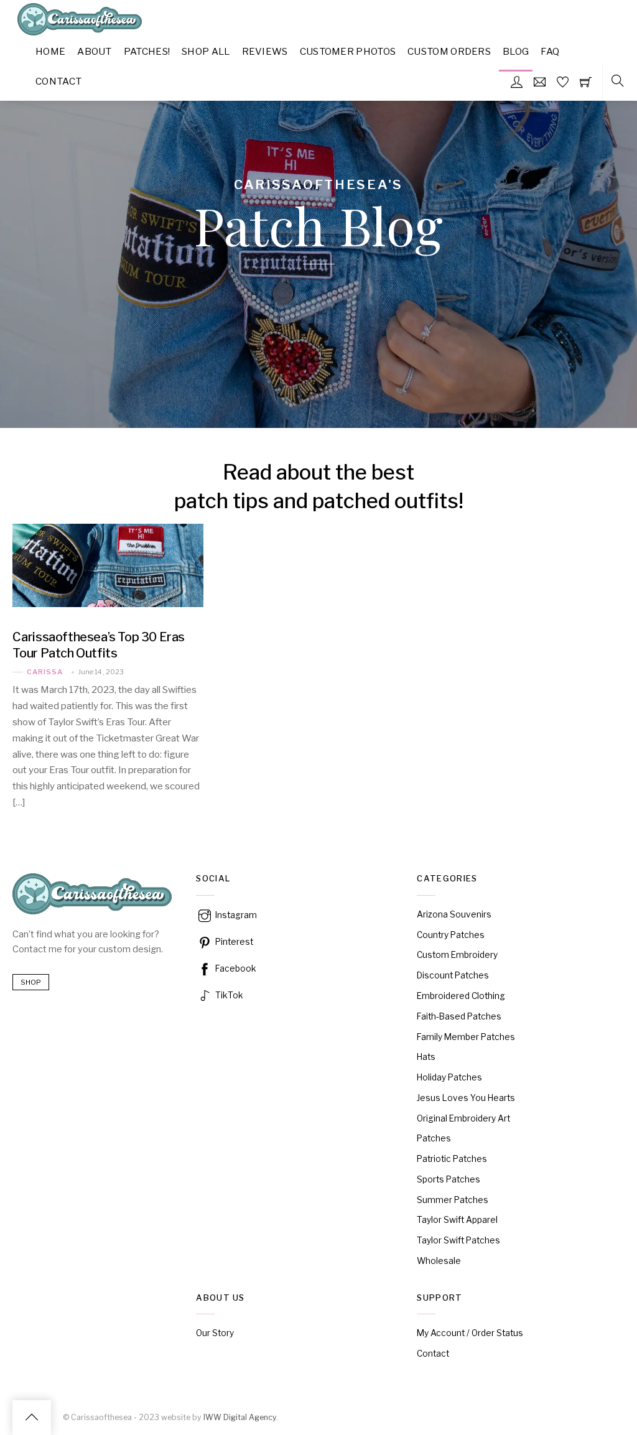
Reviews (265, 51)
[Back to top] (31, 1417)
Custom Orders (449, 51)
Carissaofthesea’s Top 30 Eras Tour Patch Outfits (98, 645)
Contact (58, 81)
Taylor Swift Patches (458, 1240)
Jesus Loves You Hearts (466, 1098)
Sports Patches (448, 1179)
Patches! (147, 51)
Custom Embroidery (457, 955)
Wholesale (439, 1261)
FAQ (550, 51)
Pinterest (233, 942)
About (94, 51)
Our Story (215, 1333)
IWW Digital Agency (239, 1417)
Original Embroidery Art (463, 1118)
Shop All (206, 51)
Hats (426, 1057)
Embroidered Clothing (461, 996)
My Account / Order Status (470, 1333)
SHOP (31, 982)
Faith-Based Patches (459, 1016)
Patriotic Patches (452, 1159)
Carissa (45, 671)
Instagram (235, 915)
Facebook (234, 968)
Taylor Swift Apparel (457, 1220)
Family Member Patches (466, 1037)
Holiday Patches (449, 1077)
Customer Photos (348, 51)
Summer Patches (452, 1200)
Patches (434, 1138)
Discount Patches (453, 975)
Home (50, 51)
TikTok (228, 995)
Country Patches (451, 935)
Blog (516, 51)
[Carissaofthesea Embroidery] (79, 30)
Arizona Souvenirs (454, 914)
